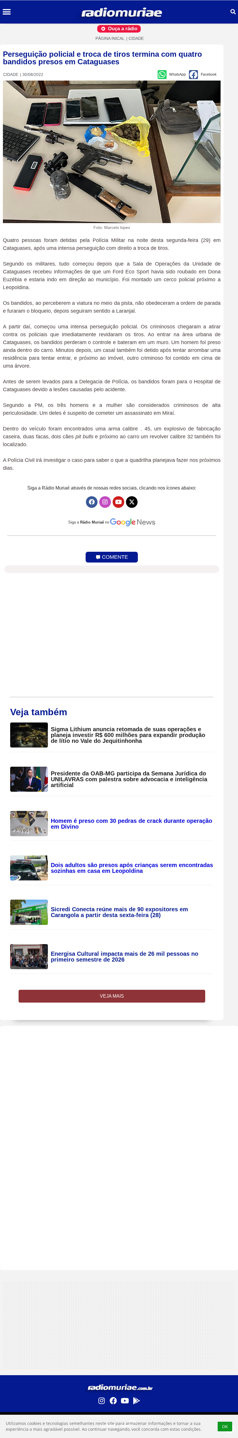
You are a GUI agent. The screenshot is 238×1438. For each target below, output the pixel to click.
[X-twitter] (132, 502)
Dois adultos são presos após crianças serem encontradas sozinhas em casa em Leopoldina (132, 868)
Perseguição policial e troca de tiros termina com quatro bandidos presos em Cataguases (102, 58)
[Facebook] (92, 502)
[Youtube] (118, 502)
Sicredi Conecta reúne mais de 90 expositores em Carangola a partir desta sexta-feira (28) (119, 912)
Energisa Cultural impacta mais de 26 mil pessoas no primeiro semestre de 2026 (124, 957)
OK (225, 1426)
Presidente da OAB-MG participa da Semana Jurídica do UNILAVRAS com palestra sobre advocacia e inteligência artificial (129, 779)
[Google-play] (136, 1400)
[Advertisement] (119, 1066)
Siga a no (88, 522)
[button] (6, 12)
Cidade (136, 38)
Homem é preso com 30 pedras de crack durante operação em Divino (131, 824)
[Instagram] (105, 502)
